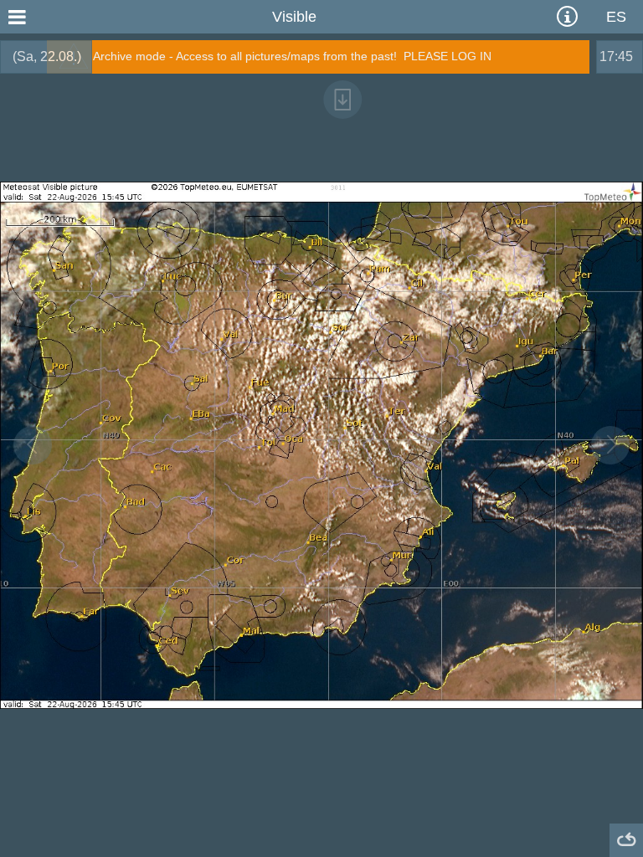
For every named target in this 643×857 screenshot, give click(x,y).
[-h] (32, 445)
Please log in (447, 56)
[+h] (610, 445)
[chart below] (342, 99)
